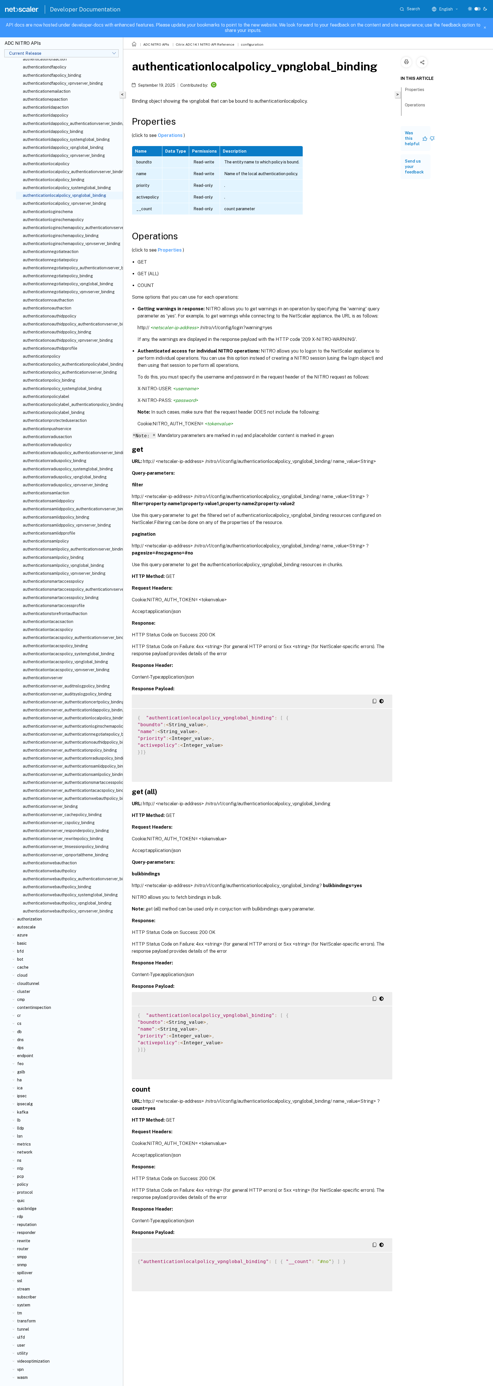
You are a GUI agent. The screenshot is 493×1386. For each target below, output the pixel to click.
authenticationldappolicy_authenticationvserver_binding (72, 123)
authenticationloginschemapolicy (53, 219)
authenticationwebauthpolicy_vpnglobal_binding (67, 903)
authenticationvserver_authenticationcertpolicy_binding (72, 702)
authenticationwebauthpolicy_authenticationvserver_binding (72, 879)
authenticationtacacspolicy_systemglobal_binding (68, 653)
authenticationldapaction (46, 107)
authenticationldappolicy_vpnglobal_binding (63, 147)
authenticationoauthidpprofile (50, 348)
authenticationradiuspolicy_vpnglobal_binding (65, 477)
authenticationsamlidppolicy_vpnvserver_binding (67, 525)
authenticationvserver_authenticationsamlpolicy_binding (72, 774)
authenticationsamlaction (46, 493)
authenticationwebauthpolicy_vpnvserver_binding (68, 911)
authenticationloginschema (48, 211)
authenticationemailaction (46, 91)
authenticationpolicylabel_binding (54, 412)
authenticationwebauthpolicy (49, 871)
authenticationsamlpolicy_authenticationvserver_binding (72, 549)
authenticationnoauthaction (48, 300)
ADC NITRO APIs (156, 44)
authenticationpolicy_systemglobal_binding (62, 388)
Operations (171, 135)
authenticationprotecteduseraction (55, 420)
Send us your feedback (414, 166)
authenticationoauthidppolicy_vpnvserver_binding (68, 340)
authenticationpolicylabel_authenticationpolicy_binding (72, 404)
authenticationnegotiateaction (50, 251)
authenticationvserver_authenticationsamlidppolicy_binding (72, 766)
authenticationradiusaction (47, 436)
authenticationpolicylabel (46, 396)
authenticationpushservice (47, 428)
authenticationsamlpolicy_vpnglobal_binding (63, 565)
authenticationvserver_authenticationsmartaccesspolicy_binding (72, 782)
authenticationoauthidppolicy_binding (57, 332)
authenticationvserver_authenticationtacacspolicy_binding (72, 790)
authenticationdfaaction (45, 59)
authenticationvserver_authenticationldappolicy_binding (72, 710)
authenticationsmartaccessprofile (54, 605)
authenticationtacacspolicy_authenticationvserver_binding (72, 637)
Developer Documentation (85, 9)
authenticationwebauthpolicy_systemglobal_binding (70, 895)
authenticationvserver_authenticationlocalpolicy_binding (72, 718)
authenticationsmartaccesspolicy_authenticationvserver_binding (72, 589)
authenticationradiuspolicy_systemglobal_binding (68, 469)
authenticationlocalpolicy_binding (53, 179)
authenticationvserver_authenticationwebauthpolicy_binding (72, 798)
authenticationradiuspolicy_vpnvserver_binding (65, 485)
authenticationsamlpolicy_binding (53, 557)
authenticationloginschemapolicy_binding (61, 235)
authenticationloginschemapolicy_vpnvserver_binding (71, 243)
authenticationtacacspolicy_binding (55, 646)
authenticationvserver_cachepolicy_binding (62, 814)
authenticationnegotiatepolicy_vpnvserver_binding (69, 292)
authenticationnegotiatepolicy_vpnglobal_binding (68, 284)
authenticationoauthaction (47, 308)
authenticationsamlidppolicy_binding (56, 517)
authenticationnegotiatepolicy (50, 260)
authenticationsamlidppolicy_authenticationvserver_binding (72, 509)
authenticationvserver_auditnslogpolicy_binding (66, 686)
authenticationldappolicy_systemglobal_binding (66, 139)
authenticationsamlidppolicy (48, 501)
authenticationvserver (43, 677)
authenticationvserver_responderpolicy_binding (66, 830)
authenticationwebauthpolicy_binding (57, 887)
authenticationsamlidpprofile (49, 533)
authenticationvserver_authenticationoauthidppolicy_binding (72, 742)
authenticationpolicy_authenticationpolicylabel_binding (72, 364)
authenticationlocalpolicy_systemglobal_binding (67, 187)
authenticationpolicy (41, 356)
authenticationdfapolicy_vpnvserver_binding (63, 83)
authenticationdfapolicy (44, 67)
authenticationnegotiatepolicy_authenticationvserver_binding (72, 268)
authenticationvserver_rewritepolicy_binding (63, 838)
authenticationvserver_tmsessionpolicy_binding (66, 846)
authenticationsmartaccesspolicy (53, 581)
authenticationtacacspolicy (48, 629)
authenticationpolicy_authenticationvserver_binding (70, 372)
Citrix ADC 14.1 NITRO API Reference (205, 44)
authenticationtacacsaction (48, 621)
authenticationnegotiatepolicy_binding (58, 276)
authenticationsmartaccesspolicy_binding (61, 597)
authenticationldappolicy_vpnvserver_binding (64, 155)
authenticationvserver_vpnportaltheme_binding (65, 855)
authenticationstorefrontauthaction (55, 613)
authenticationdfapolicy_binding (52, 75)
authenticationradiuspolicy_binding (54, 460)
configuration (252, 44)
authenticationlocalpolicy (46, 163)
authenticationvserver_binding (50, 806)
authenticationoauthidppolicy (49, 316)
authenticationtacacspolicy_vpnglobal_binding (65, 661)
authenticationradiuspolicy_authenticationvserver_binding (72, 452)
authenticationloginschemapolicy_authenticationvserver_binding (72, 227)
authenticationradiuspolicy (47, 444)
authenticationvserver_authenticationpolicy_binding (70, 750)
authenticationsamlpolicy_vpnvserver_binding (64, 573)
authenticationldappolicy (45, 115)
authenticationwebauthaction (50, 863)
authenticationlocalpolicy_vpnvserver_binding (64, 203)
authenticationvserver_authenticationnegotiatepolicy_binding (72, 734)
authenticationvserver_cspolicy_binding (59, 822)
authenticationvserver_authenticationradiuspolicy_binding (72, 758)
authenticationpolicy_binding (49, 380)
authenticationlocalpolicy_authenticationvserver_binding (72, 171)
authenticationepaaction (45, 99)
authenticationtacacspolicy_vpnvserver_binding (66, 669)
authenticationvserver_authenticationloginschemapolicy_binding (72, 726)
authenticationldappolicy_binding (53, 131)
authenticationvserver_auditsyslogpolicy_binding (67, 694)
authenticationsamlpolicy (46, 541)
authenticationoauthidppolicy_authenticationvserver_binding (72, 324)
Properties (170, 250)
